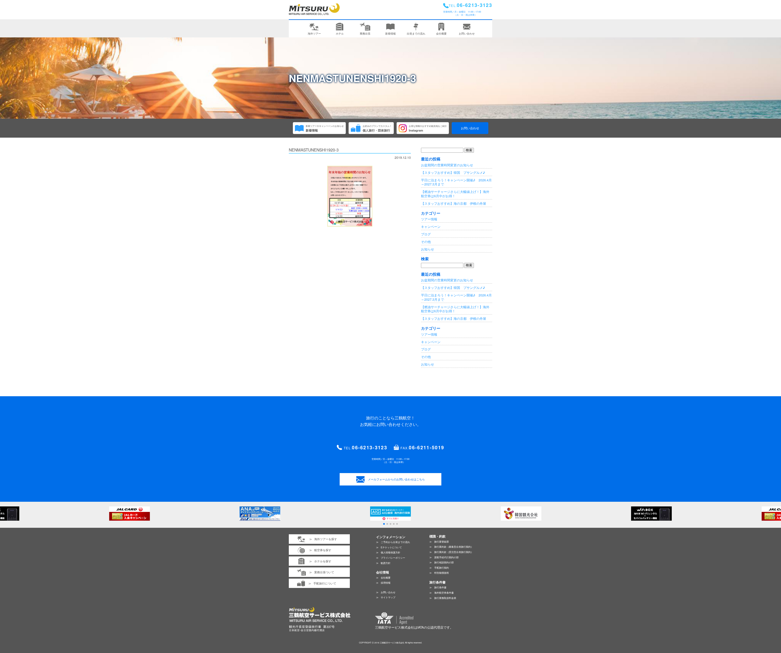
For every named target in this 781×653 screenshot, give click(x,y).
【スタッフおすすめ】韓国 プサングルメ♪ (453, 172)
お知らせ (427, 249)
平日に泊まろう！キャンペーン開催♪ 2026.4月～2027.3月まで (456, 182)
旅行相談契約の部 (444, 562)
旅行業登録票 (441, 541)
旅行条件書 (440, 587)
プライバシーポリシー (393, 557)
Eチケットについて (391, 547)
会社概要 (385, 577)
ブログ (426, 234)
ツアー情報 (429, 219)
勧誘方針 (385, 563)
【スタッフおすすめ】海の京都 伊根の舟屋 (453, 203)
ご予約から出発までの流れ (395, 542)
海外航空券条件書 (444, 592)
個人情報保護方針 (390, 552)
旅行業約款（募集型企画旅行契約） (453, 546)
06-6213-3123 (369, 447)
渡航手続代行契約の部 (446, 557)
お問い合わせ (470, 128)
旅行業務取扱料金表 (445, 598)
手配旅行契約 (441, 567)
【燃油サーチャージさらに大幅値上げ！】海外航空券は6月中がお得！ (455, 193)
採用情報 (385, 582)
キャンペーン (431, 226)
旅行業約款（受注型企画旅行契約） (453, 552)
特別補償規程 (441, 572)
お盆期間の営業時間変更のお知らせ (447, 165)
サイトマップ (388, 597)
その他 (426, 241)
